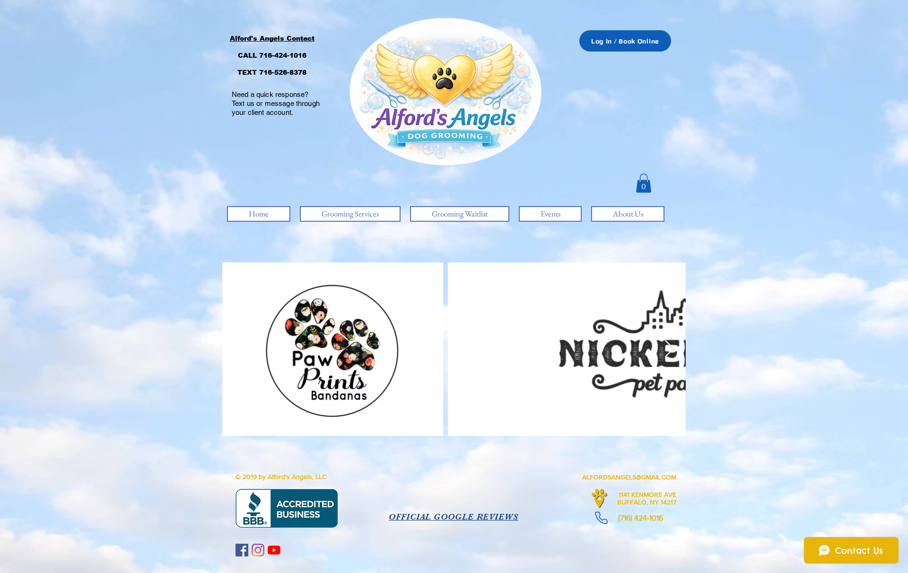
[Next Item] (669, 349)
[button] (644, 183)
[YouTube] (274, 550)
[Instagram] (258, 550)
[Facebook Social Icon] (242, 550)
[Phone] (601, 517)
